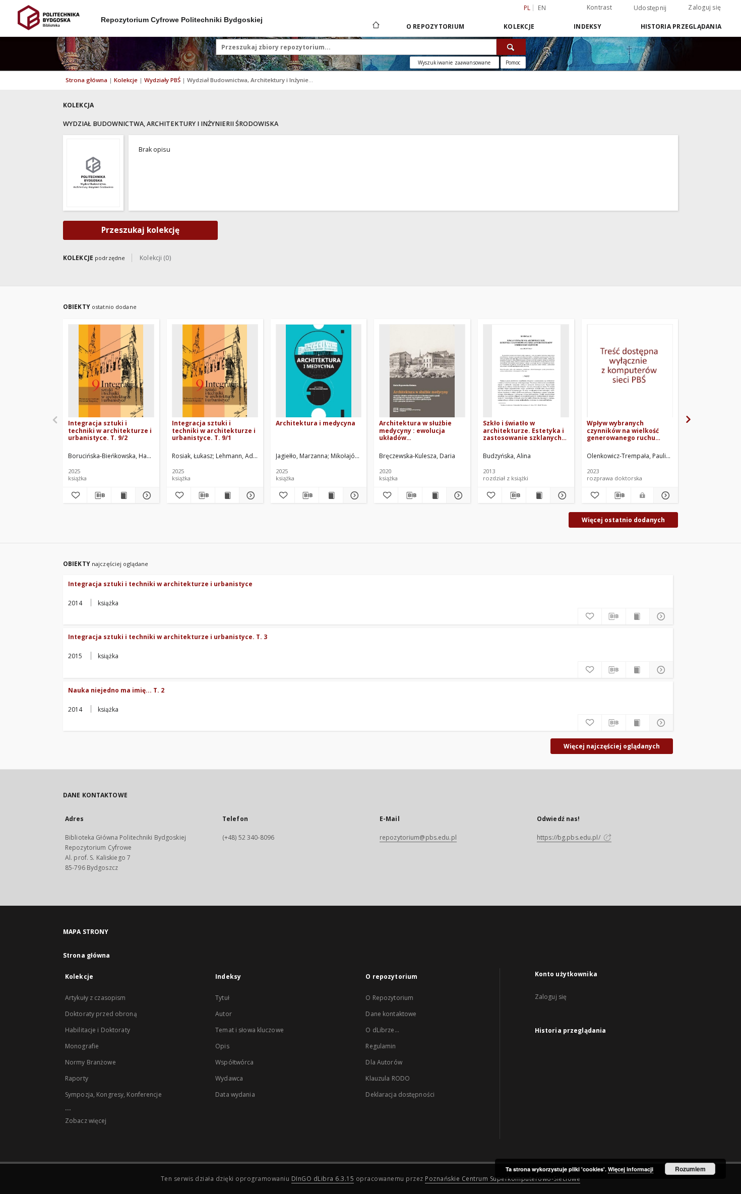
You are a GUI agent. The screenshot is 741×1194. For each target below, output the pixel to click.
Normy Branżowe (90, 1062)
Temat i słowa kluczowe (249, 1030)
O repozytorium (435, 26)
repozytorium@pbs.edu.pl (418, 837)
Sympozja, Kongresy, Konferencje (113, 1094)
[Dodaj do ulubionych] (75, 495)
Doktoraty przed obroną (101, 1014)
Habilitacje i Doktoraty (97, 1030)
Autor (223, 1014)
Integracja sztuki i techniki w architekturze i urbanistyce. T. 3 (167, 637)
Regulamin (380, 1046)
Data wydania (235, 1094)
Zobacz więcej (86, 1120)
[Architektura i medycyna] (318, 371)
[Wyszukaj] (511, 47)
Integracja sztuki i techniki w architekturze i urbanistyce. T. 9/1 (214, 430)
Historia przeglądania (681, 26)
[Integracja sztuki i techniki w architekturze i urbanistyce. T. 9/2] (111, 371)
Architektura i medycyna (315, 423)
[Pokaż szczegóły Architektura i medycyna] (353, 495)
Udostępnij (650, 8)
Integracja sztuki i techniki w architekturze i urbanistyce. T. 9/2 (110, 430)
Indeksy (587, 26)
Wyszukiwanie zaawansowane (454, 62)
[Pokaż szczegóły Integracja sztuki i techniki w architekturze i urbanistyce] (661, 616)
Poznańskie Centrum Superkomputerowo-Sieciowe (502, 1178)
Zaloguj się (704, 7)
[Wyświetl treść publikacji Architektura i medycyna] (331, 495)
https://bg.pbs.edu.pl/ (569, 837)
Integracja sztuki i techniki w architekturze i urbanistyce (160, 584)
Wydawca (229, 1078)
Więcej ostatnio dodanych (623, 520)
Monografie (82, 1046)
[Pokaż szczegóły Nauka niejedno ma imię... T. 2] (661, 723)
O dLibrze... (382, 1030)
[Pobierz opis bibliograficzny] (99, 495)
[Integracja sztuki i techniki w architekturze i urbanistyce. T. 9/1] (215, 371)
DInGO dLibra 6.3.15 (322, 1178)
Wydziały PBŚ (163, 80)
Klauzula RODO (387, 1078)
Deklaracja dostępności (400, 1094)
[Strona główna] (375, 26)
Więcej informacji (630, 1169)
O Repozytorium (389, 997)
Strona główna (86, 80)
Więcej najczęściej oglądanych (612, 746)
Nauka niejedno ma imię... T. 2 (116, 690)
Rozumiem (690, 1168)
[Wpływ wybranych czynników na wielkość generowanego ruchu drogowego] (629, 371)
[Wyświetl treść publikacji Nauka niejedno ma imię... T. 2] (637, 723)
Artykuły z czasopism (95, 997)
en (542, 8)
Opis (222, 1046)
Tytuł (222, 997)
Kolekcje (519, 26)
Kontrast (599, 7)
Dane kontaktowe (390, 1014)
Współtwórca (234, 1062)
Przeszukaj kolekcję (140, 230)
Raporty (76, 1078)
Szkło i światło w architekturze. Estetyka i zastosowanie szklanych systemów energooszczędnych (523, 430)
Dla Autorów (383, 1062)
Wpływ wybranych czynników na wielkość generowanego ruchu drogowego (623, 430)
